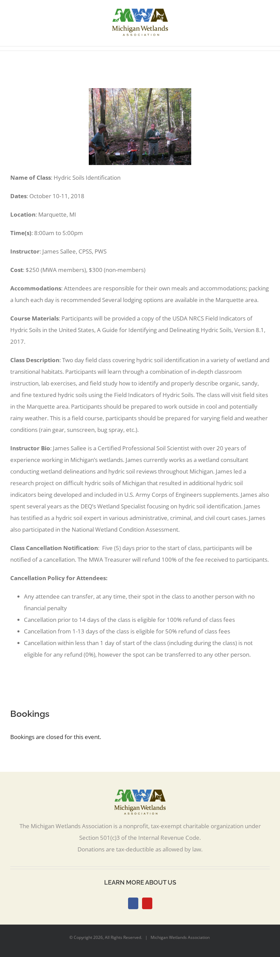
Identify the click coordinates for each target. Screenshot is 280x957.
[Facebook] (133, 903)
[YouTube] (147, 903)
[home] (140, 795)
